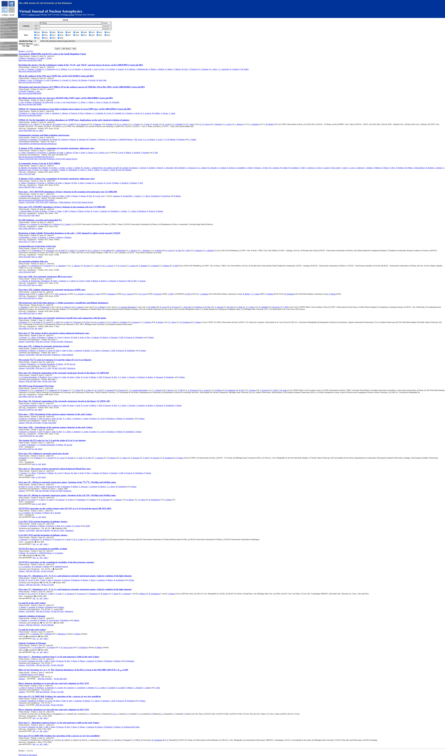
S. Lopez (159, 139)
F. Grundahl (110, 688)
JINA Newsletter (5, 45)
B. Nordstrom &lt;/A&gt (130, 727)
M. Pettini (408, 168)
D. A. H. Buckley (74, 69)
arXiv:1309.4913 (25, 187)
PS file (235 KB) (47, 571)
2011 (100, 32)
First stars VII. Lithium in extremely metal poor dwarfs (44, 453)
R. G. (115, 714)
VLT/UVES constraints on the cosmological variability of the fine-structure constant (56, 562)
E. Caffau (31, 113)
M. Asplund (124, 168)
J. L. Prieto (81, 102)
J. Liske (344, 168)
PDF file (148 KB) (43, 531)
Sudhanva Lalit (34, 15)
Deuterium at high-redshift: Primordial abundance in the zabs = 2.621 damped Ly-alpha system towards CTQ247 (69, 233)
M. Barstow (133, 168)
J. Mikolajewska (142, 69)
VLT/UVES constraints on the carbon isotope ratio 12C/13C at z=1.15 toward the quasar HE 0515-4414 (65, 508)
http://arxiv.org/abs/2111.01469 (30, 82)
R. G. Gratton (66, 526)
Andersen (116, 196)
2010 (93, 32)
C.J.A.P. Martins (169, 139)
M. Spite (39, 113)
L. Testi (88, 170)
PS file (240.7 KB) (49, 381)
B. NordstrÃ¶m (126, 196)
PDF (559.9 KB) (40, 159)
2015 (54, 35)
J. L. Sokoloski (223, 69)
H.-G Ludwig (99, 322)
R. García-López (53, 620)
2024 (46, 38)
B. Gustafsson (293, 168)
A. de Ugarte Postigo (68, 102)
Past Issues (4, 21)
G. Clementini (80, 688)
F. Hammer (217, 124)
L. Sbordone (54, 113)
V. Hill (155, 153)
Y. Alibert (76, 168)
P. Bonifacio (31, 58)
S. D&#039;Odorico (125, 139)
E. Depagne (111, 281)
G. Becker (142, 168)
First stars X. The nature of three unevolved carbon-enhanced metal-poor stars (54, 333)
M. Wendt (53, 139)
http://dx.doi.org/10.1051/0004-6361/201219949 (36, 200)
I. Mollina (160, 69)
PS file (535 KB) (57, 342)
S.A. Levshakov (149, 139)
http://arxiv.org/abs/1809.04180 (30, 93)
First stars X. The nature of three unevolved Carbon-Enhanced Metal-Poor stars (55, 469)
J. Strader (38, 69)
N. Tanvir (81, 170)
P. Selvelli (91, 80)
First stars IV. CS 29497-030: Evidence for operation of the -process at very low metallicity (60, 696)
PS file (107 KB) (56, 491)
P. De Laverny (335, 168)
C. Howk (48, 58)
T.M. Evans (138, 139)
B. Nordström (113, 211)
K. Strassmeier (71, 170)
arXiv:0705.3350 (25, 449)
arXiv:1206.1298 (25, 228)
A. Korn (318, 168)
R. (52, 740)
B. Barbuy (45, 196)
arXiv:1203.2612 (25, 272)
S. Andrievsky (52, 390)
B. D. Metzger (130, 69)
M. (75, 714)
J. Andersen (103, 211)
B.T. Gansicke (274, 168)
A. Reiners (438, 168)
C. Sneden (137, 196)
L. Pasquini (23, 526)
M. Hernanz (82, 80)
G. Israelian (31, 607)
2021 (100, 35)
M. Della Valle (48, 102)
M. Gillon (284, 168)
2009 (85, 32)
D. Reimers (180, 139)
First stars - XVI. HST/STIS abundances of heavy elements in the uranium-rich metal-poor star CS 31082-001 (68, 192)
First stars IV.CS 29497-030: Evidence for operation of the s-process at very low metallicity (59, 736)
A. (52, 714)
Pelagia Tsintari (68, 15)
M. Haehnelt (32, 168)
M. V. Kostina (55, 513)
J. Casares (22, 364)
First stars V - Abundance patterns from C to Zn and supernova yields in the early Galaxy (59, 657)
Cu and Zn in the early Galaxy (32, 603)
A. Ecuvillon (32, 620)
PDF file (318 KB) (45, 679)
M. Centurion (63, 139)
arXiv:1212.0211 (25, 215)
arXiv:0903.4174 (25, 328)
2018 (77, 35)
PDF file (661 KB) (43, 665)
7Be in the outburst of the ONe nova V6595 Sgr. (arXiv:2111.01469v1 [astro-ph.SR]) (56, 76)
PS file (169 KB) (57, 705)
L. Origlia (61, 168)
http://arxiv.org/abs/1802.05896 (30, 104)
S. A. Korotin (79, 294)
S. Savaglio (53, 170)
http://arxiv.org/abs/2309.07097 (30, 71)
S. (101, 714)
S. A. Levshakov (25, 513)
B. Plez (80, 113)
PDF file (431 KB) (43, 705)
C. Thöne (89, 102)
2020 (93, 35)
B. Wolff (87, 526)
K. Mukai (168, 69)
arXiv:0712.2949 (25, 410)
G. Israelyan (309, 168)
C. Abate (172, 113)
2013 (38, 35)
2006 (61, 32)
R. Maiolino (23, 168)
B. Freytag (174, 307)
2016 (61, 35)
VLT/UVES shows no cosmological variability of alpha (43, 549)
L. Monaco (64, 113)
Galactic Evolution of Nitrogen (32, 643)
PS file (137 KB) (47, 585)
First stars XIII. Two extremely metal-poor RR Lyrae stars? (45, 276)
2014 (46, 35)
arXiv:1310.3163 (25, 174)
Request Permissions (49, 144)
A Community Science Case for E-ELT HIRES (39, 163)
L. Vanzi (97, 102)
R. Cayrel (107, 113)
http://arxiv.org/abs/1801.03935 (30, 115)
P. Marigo (56, 224)
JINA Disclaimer (5, 48)
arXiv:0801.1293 (25, 397)
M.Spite (70, 458)
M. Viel (118, 170)
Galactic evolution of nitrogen (32, 616)
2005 (54, 32)
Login (2, 54)
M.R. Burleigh (179, 168)
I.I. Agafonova (111, 139)
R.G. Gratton (78, 539)
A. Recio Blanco (419, 168)
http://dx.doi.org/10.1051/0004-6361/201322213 (36, 157)
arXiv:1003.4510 (25, 313)
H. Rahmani (32, 139)
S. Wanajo (74, 196)
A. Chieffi (70, 124)
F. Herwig (66, 337)
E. (64, 714)
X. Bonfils (151, 168)
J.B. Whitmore (43, 139)
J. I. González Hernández (46, 364)
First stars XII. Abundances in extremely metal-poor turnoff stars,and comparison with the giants (62, 318)
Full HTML (29, 159)
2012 (108, 32)
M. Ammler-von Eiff (111, 168)
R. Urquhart (234, 69)
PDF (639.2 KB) (42, 202)
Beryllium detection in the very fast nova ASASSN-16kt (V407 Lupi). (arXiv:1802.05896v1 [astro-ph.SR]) (66, 98)
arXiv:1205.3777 (25, 242)
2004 (46, 32)
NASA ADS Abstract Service (66, 159)
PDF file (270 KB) (43, 342)
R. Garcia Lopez (67, 647)
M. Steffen (156, 113)
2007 (69, 32)
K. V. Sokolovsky (49, 69)
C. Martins (368, 168)
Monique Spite (24, 294)
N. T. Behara (100, 307)
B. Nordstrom (289, 294)
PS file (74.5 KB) (57, 692)
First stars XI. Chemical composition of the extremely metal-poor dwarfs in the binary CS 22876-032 (64, 373)
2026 (61, 38)
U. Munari (177, 69)
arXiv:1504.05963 (25, 131)
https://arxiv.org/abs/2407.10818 (30, 60)
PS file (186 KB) (57, 665)
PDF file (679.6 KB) (43, 355)
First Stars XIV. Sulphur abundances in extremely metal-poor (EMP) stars (52, 289)
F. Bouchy (159, 168)
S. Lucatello (120, 688)
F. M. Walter (244, 69)
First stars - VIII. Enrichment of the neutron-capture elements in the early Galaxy (55, 414)
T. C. (112, 740)
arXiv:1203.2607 (25, 257)
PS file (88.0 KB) (60, 679)
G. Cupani (40, 58)
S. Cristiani (222, 168)
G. (19, 714)
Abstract (22, 144)
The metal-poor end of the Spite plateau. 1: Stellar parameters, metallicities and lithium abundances (63, 303)
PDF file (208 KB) (43, 692)
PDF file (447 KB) (33, 585)
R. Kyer (101, 69)
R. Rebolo (430, 168)
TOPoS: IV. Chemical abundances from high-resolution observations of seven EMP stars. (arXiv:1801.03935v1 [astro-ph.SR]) (75, 109)
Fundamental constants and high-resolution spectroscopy (44, 135)
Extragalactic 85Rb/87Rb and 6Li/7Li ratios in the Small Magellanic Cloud (52, 54)
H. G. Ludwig (122, 124)
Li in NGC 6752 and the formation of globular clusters (43, 521)
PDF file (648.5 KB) (33, 381)
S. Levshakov (58, 553)
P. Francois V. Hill (123, 281)
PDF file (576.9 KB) (33, 423)
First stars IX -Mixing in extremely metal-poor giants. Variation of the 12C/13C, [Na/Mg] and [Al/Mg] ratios (67, 495)
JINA (2, 42)
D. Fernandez (114, 102)
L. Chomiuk (29, 69)
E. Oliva (392, 168)
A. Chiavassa (190, 168)
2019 (85, 35)
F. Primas (82, 196)
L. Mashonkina (120, 250)
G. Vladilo (192, 139)
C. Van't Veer (186, 307)
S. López (33, 237)
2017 (69, 35)
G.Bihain (22, 634)
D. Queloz (53, 168)
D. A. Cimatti (201, 168)
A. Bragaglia (168, 168)
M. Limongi (57, 124)
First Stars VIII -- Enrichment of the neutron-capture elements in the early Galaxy (56, 427)
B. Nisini (384, 168)
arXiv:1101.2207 (25, 285)
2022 (108, 35)
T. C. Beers (145, 196)
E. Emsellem (240, 168)
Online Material (64, 202)
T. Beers (92, 580)
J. (88, 740)
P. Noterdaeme (24, 237)
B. (80, 740)
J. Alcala (69, 168)
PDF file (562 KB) (33, 571)
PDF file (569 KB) (33, 625)
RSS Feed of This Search (28, 755)
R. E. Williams (61, 69)
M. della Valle (101, 80)
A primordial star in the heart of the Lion (37, 246)
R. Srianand (81, 139)
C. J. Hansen (23, 281)
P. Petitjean (101, 139)
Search (3, 24)
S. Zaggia (164, 113)
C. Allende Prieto (96, 168)
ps (37, 131)
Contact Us (4, 36)
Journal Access (5, 27)
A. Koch (136, 113)
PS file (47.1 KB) (58, 531)
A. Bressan (33, 224)
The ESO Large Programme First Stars (36, 386)
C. (174, 714)
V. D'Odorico (38, 80)
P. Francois (40, 183)
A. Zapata (104, 102)
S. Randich (136, 153)
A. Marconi (359, 168)
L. (162, 714)
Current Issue (4, 18)
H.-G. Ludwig (146, 113)
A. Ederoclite (86, 69)
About (2, 33)
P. (29, 714)
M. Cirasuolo (212, 168)
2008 (77, 32)
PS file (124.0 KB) (59, 368)
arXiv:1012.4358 (25, 298)
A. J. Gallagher (97, 113)
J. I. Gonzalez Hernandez (126, 307)
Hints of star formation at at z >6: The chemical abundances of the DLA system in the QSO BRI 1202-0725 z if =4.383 (73, 670)
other (41, 131)
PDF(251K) (29, 144)
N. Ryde (35, 170)
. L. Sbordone (60, 266)
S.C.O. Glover (204, 124)
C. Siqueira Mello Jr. (26, 196)
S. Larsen (325, 168)
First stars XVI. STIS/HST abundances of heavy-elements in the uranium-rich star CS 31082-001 (62, 207)
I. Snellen (62, 170)
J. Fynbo (265, 168)
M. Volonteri (126, 170)
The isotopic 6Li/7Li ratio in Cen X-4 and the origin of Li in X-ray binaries (52, 440)
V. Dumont (42, 237)
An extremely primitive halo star (33, 261)
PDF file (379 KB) (43, 611)
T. (19, 740)
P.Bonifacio (62, 634)
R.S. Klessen (82, 124)
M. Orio (185, 69)
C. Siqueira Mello (25, 211)
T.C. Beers (172, 322)
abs (33, 464)
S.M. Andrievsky (61, 294)
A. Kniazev (120, 69)
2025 (54, 38)
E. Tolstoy (96, 170)
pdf (34, 131)
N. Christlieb (117, 113)
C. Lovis (351, 168)
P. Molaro (22, 58)
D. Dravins (231, 168)
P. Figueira (257, 168)
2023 (38, 38)
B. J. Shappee (203, 69)
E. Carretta (76, 526)
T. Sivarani (142, 281)
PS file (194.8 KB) (49, 423)
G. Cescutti (64, 80)
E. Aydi (21, 69)
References (37, 144)
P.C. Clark (190, 124)
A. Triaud (104, 170)
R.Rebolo (48, 634)
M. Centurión (36, 567)
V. (134, 740)
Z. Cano (57, 102)
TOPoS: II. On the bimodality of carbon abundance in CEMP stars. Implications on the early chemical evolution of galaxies (74, 120)
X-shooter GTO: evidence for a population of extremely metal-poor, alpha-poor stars (56, 148)
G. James (85, 419)
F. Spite (46, 113)
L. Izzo (95, 69)
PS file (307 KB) (57, 611)
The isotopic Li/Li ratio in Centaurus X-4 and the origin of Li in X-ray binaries (55, 360)
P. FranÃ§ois (41, 153)
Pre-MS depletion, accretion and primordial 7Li (40, 220)
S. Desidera (90, 688)
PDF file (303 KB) (42, 491)
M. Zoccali (71, 364)
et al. (107, 153)
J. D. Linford (110, 69)
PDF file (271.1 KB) (43, 368)
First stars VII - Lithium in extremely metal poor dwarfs (44, 346)
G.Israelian (35, 634)
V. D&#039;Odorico (26, 675)
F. (127, 714)
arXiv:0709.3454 (25, 436)
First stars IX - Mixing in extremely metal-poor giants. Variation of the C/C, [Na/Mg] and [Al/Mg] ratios (67, 482)
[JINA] (8, 15)
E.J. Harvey (73, 80)
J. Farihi (249, 168)
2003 (38, 32)
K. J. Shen (213, 69)
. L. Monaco (75, 266)
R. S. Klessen (127, 113)
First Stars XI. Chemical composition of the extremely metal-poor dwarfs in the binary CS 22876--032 (64, 401)
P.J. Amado (85, 168)
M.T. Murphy (91, 139)
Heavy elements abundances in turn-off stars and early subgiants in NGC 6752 (54, 683)
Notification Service (6, 30)
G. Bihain (22, 607)
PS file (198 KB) (47, 625)
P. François (73, 113)
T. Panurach (193, 69)
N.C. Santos (43, 170)
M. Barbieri (45, 224)
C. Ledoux (51, 237)
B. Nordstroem (34, 281)
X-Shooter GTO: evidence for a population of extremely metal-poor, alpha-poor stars (57, 178)
